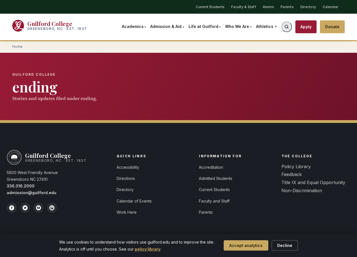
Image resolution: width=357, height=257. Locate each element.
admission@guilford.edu (31, 192)
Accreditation (211, 167)
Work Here (127, 212)
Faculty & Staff (243, 7)
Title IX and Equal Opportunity (313, 182)
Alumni (268, 7)
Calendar (330, 7)
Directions (126, 178)
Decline (284, 245)
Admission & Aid (166, 26)
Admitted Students (215, 178)
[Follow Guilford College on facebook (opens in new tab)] (12, 208)
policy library (147, 249)
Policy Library (296, 166)
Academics (133, 26)
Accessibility (128, 167)
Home (17, 46)
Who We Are (237, 26)
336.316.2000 (21, 186)
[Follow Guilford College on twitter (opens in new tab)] (25, 208)
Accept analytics (245, 245)
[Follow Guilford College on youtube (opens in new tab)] (38, 208)
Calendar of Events (134, 201)
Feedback (291, 174)
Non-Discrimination (301, 190)
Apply (306, 26)
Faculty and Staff (214, 201)
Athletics (264, 26)
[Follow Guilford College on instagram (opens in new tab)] (52, 208)
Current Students (210, 7)
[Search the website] (286, 27)
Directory (308, 7)
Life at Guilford (203, 26)
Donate (332, 26)
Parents (287, 7)
